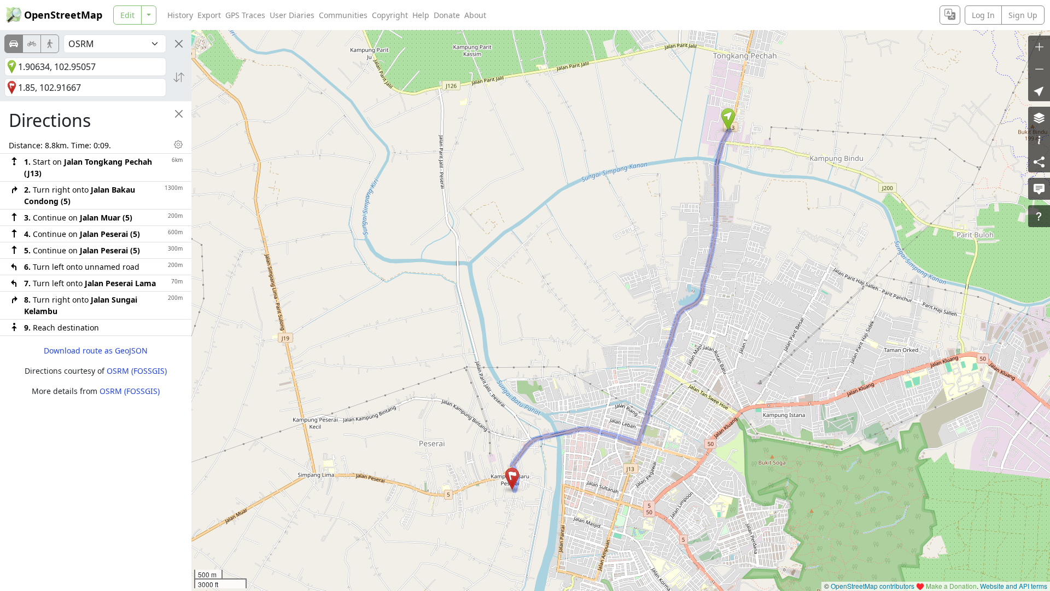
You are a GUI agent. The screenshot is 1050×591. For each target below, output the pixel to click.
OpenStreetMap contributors (872, 585)
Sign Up (1022, 15)
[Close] (179, 44)
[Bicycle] (31, 43)
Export (209, 15)
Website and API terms (1013, 585)
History (180, 15)
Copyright (390, 15)
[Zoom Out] (1039, 68)
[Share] (1039, 161)
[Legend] (1039, 139)
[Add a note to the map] (1039, 189)
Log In (983, 15)
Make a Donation (951, 585)
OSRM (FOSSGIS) (137, 371)
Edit (127, 15)
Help (420, 15)
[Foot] (49, 43)
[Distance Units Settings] (178, 144)
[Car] (13, 43)
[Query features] (1039, 216)
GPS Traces (245, 15)
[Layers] (1039, 118)
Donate (447, 15)
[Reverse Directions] (179, 77)
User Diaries (292, 15)
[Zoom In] (1039, 46)
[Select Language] (950, 15)
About (475, 15)
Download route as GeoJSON (96, 350)
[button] (728, 119)
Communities (343, 15)
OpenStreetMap (63, 14)
